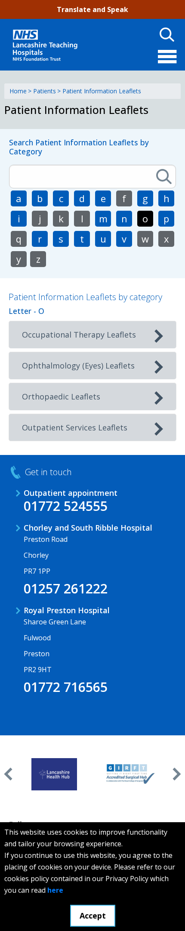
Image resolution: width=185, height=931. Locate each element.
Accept (93, 915)
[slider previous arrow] (8, 774)
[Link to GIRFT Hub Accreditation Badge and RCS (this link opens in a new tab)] (131, 774)
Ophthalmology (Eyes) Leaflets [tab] (78, 365)
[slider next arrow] (177, 774)
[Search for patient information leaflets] (164, 176)
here (55, 890)
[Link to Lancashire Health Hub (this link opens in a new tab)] (54, 774)
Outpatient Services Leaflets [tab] (74, 427)
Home (18, 91)
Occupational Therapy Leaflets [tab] (79, 334)
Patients (44, 91)
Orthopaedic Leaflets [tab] (61, 396)
